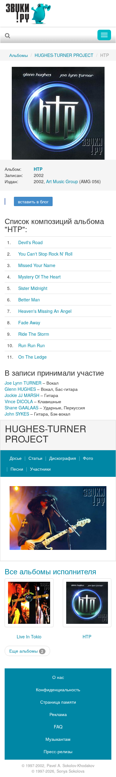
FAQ (58, 726)
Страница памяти (58, 702)
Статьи (35, 458)
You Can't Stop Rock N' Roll (45, 254)
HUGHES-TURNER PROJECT (64, 55)
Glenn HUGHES (20, 389)
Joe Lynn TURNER (23, 383)
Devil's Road (30, 242)
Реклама (58, 714)
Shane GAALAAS (21, 407)
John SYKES (17, 414)
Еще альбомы (26, 651)
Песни (17, 469)
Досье (16, 458)
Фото (88, 458)
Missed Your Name (36, 265)
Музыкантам (58, 739)
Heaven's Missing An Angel (44, 311)
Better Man (29, 299)
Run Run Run (31, 345)
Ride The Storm (33, 334)
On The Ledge (32, 357)
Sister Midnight (32, 288)
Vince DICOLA (19, 401)
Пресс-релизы (58, 751)
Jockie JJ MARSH (22, 395)
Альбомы (18, 55)
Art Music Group (62, 181)
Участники (40, 469)
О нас (58, 677)
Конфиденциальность (58, 689)
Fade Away (29, 322)
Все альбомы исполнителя (50, 571)
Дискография (62, 458)
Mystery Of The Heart (39, 277)
